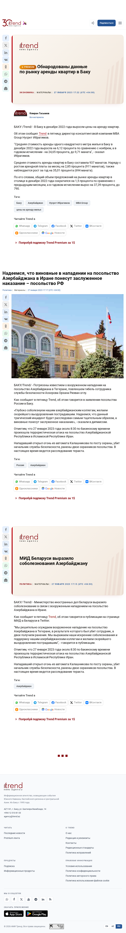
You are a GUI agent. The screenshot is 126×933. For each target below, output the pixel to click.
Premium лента (12, 838)
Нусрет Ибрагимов (59, 203)
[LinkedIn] (43, 899)
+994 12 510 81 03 (12, 813)
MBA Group (82, 203)
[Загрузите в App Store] (14, 913)
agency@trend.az (12, 816)
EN (106, 926)
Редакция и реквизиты (78, 838)
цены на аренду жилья (28, 209)
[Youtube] (29, 899)
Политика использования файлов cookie (87, 880)
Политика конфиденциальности (83, 871)
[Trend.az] (14, 23)
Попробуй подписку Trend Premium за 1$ (46, 242)
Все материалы (37, 117)
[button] (6, 38)
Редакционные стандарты (80, 847)
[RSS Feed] (50, 899)
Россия (20, 465)
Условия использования (79, 866)
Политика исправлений (78, 852)
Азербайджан (35, 203)
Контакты (71, 843)
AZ (113, 926)
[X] (21, 899)
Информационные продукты (19, 871)
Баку (19, 203)
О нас (69, 833)
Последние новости (14, 833)
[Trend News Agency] (13, 786)
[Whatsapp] (7, 899)
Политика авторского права (81, 876)
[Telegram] (36, 899)
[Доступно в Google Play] (37, 913)
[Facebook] (14, 899)
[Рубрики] (120, 23)
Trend (42, 133)
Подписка (9, 866)
